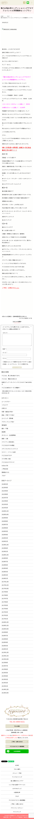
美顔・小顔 (5, 439)
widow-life (5, 465)
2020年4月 (5, 535)
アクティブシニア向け (8, 422)
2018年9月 (5, 558)
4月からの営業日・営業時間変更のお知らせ (14, 316)
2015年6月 (5, 669)
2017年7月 (5, 598)
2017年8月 (5, 595)
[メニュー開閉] (31, 2)
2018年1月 (5, 578)
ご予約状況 (5, 469)
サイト (4, 358)
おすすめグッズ (17, 788)
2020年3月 (5, 538)
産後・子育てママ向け (8, 415)
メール (5, 352)
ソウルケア (5, 405)
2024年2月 (5, 484)
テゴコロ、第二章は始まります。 (11, 375)
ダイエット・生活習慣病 (9, 435)
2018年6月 (5, 565)
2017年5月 (5, 605)
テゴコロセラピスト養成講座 (17, 746)
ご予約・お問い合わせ (17, 741)
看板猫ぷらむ (5, 472)
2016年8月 (5, 632)
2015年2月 (5, 683)
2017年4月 (5, 609)
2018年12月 (5, 555)
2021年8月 (5, 494)
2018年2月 (5, 575)
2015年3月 (5, 679)
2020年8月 (5, 521)
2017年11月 (5, 585)
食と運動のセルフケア (17, 781)
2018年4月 (5, 568)
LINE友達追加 (17, 751)
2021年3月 (5, 504)
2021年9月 (5, 491)
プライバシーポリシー (17, 808)
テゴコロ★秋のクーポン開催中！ (11, 388)
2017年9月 (5, 592)
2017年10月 (5, 588)
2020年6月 (5, 528)
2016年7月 (5, 635)
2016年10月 (5, 629)
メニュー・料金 (17, 773)
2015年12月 (5, 652)
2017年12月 (5, 582)
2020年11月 (5, 511)
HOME (2, 16)
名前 (4, 349)
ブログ (8, 16)
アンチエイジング (17, 777)
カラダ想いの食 (6, 459)
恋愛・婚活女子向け (7, 412)
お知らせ (4, 408)
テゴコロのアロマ (7, 455)
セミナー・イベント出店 (9, 452)
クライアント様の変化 (8, 442)
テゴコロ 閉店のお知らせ (9, 379)
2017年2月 (5, 615)
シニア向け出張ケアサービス (17, 785)
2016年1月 (5, 649)
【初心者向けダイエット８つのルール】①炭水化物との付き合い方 (17, 392)
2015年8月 (5, 662)
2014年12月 (5, 689)
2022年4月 (5, 487)
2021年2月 (5, 508)
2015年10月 (5, 659)
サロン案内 (17, 726)
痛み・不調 (5, 428)
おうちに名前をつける (25, 318)
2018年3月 (5, 572)
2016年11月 (5, 625)
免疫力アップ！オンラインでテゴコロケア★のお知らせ (17, 383)
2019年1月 (5, 551)
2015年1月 (5, 686)
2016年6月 (5, 639)
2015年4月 (5, 676)
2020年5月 (5, 531)
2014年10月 (5, 693)
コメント (5, 333)
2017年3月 (5, 612)
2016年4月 (5, 642)
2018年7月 (5, 561)
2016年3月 (5, 646)
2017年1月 (5, 619)
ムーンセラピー (6, 401)
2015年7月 (5, 666)
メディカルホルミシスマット (10, 449)
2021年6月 (5, 501)
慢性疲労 (4, 425)
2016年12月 (5, 622)
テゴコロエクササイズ (8, 462)
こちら (17, 288)
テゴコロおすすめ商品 (8, 445)
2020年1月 (5, 541)
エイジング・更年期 (7, 418)
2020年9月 (5, 518)
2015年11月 (5, 656)
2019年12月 (5, 545)
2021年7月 (5, 498)
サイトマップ (17, 812)
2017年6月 (5, 602)
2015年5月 (5, 673)
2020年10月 (5, 514)
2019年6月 (5, 548)
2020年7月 (5, 524)
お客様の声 (17, 792)
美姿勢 (3, 432)
